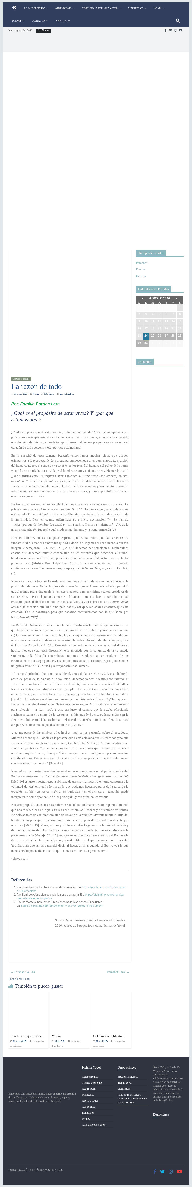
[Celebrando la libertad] (111, 995)
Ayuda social (89, 1088)
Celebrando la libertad (108, 1036)
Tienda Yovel (125, 1082)
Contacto (38, 20)
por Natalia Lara (67, 394)
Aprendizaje (63, 8)
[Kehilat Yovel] (14, 8)
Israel (158, 8)
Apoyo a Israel (90, 1100)
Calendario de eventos (93, 1124)
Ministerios (135, 8)
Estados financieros (128, 1076)
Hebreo (141, 276)
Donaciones (62, 20)
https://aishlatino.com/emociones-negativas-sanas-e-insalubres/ (62, 905)
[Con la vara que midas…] (28, 995)
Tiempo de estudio (21, 378)
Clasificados (124, 1088)
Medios (16, 20)
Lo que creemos (34, 8)
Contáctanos (88, 1106)
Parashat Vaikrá (22, 972)
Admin (36, 394)
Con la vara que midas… (27, 1036)
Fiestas (140, 269)
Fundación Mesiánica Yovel (100, 8)
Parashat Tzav (118, 972)
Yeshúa (57, 1036)
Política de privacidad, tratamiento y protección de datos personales (132, 1098)
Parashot (141, 263)
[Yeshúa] (70, 995)
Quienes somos (90, 1076)
